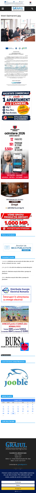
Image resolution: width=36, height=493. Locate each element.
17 (3, 411)
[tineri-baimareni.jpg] (18, 30)
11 (8, 409)
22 (28, 411)
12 (13, 409)
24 (3, 413)
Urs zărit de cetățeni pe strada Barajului (21, 267)
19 (13, 411)
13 (18, 409)
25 (8, 413)
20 (18, 411)
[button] (33, 8)
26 (13, 413)
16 (32, 409)
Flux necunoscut (6, 355)
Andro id (4, 271)
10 (3, 409)
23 (32, 411)
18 (8, 411)
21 (23, 411)
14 (23, 409)
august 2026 (18, 400)
